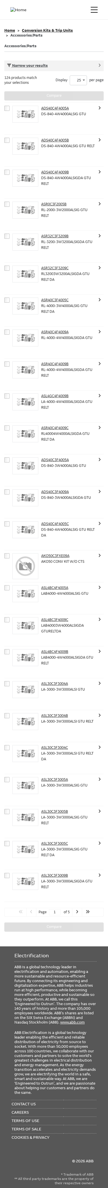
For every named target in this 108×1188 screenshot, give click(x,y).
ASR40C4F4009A (55, 332)
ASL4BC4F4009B (54, 652)
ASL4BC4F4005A (54, 588)
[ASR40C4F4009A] (25, 337)
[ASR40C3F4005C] (25, 306)
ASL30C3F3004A (54, 684)
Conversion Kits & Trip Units (47, 31)
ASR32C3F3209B (55, 236)
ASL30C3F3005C (54, 844)
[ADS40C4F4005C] (25, 529)
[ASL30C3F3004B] (25, 721)
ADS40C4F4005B (55, 140)
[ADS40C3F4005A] (25, 465)
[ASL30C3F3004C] (25, 753)
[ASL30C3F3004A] (25, 689)
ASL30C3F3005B (54, 812)
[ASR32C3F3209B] (25, 242)
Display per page (80, 80)
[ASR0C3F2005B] (25, 210)
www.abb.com (72, 1022)
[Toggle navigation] (94, 10)
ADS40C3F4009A (55, 492)
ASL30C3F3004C (54, 748)
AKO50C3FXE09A (55, 556)
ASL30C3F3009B (54, 876)
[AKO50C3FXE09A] (25, 566)
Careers (20, 1112)
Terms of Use (25, 1120)
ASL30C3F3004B (54, 716)
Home (9, 31)
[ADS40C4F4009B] (25, 178)
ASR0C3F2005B (54, 204)
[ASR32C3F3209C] (25, 274)
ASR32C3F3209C (55, 268)
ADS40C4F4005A (55, 108)
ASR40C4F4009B (55, 364)
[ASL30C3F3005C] (25, 849)
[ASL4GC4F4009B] (25, 401)
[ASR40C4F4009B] (25, 369)
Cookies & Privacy (31, 1137)
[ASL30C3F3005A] (25, 785)
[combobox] (78, 80)
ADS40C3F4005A (55, 460)
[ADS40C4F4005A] (25, 114)
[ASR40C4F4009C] (25, 433)
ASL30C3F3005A (54, 780)
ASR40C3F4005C (55, 300)
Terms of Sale (26, 1129)
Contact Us (24, 1103)
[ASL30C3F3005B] (25, 817)
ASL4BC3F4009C (54, 620)
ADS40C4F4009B (55, 172)
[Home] (19, 9)
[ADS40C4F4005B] (25, 146)
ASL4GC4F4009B (55, 396)
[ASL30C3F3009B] (25, 881)
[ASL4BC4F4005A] (25, 593)
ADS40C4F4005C (55, 524)
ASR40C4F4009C (55, 428)
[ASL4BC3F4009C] (25, 625)
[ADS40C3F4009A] (25, 497)
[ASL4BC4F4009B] (25, 657)
